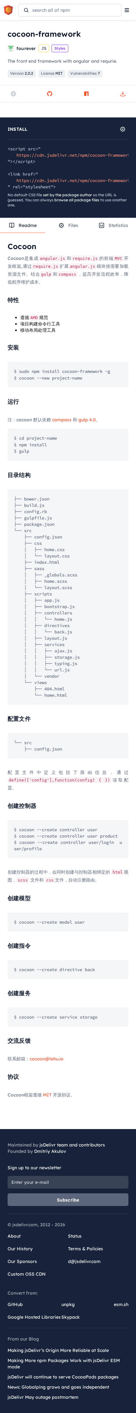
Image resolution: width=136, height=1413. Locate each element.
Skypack (70, 1317)
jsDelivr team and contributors (72, 1145)
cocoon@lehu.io (47, 1059)
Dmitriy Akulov (50, 1151)
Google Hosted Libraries (34, 1317)
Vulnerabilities (85, 73)
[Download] (122, 93)
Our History (20, 1249)
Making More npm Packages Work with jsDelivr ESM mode (64, 1364)
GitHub (15, 1304)
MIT (47, 1095)
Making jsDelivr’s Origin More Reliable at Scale (58, 1350)
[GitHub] (49, 93)
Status (75, 1236)
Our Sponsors (22, 1261)
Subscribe (68, 1200)
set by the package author (67, 194)
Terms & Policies (85, 1249)
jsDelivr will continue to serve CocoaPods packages (63, 1377)
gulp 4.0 (87, 420)
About (14, 1236)
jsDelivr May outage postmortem (43, 1397)
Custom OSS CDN (27, 1274)
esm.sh (121, 1304)
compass (61, 420)
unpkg (68, 1304)
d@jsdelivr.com (84, 1261)
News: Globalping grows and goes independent (58, 1387)
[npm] (86, 93)
